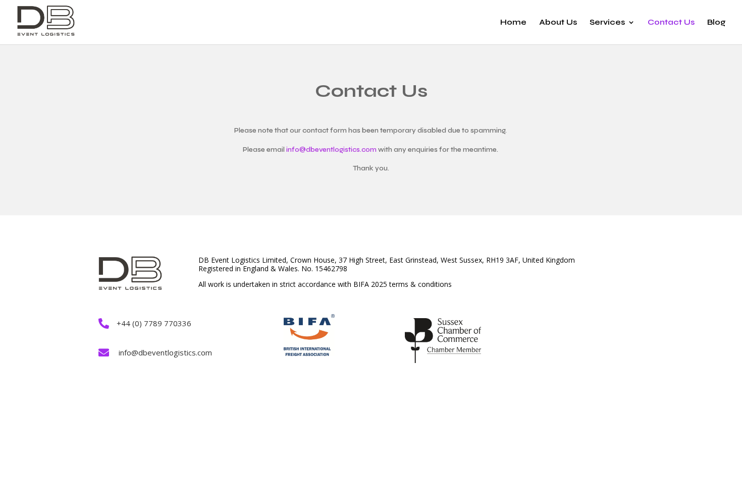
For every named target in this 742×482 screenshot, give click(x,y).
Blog (716, 23)
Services (607, 23)
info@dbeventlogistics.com (331, 149)
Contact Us (671, 23)
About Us (558, 23)
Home (513, 23)
